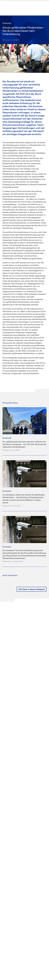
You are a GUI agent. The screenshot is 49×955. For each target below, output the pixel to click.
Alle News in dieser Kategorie (31, 589)
